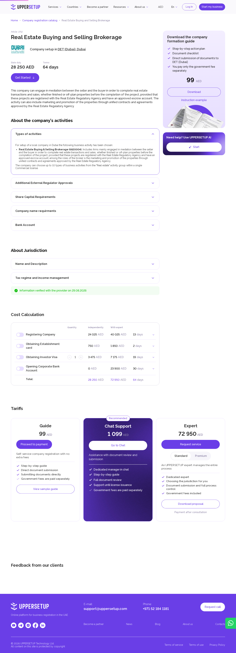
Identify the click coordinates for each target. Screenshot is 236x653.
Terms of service (173, 644)
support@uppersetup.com (105, 609)
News (129, 624)
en (172, 7)
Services (53, 7)
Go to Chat (118, 444)
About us (140, 7)
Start (196, 147)
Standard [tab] (180, 456)
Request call (213, 607)
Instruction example (194, 100)
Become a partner (97, 7)
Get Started (22, 77)
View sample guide (45, 490)
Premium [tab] (201, 456)
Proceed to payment (34, 444)
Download (194, 92)
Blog (157, 624)
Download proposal (190, 506)
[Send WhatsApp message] (230, 623)
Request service (190, 444)
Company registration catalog (39, 20)
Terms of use (196, 644)
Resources (120, 7)
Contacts (220, 624)
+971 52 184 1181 (156, 609)
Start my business (212, 6)
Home (14, 20)
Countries (72, 7)
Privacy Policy (217, 644)
